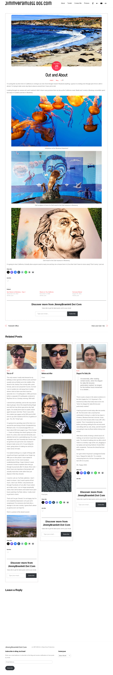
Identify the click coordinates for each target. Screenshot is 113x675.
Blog (57, 80)
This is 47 (10, 373)
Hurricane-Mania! (77, 292)
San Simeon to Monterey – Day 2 (16, 292)
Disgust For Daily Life (83, 373)
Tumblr (69, 3)
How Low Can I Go (98, 326)
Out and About (56, 75)
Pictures (86, 3)
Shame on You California (46, 292)
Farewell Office (13, 326)
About (63, 3)
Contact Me (78, 3)
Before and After (47, 373)
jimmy (52, 80)
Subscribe (72, 313)
